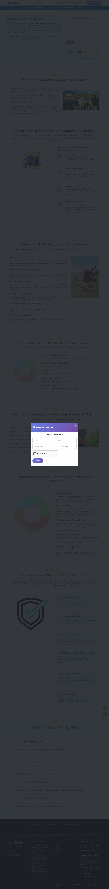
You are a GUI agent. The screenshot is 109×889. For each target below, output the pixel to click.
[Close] (75, 425)
